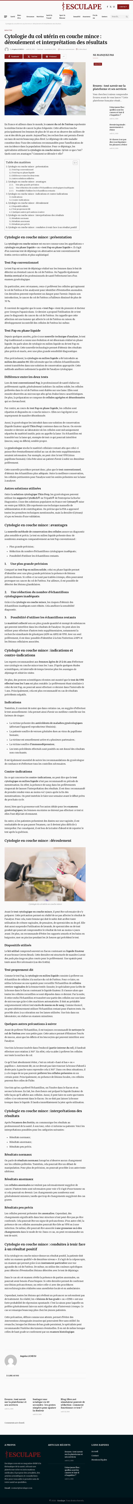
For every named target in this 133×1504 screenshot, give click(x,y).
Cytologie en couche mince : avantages (27, 181)
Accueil (94, 1451)
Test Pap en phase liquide (23, 173)
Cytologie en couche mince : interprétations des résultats (36, 215)
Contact (95, 1455)
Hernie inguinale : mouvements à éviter (117, 127)
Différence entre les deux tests (25, 176)
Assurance (86, 16)
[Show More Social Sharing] (63, 56)
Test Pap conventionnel (22, 170)
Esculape (61, 1501)
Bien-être (19, 16)
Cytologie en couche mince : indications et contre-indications (38, 194)
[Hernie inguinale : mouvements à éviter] (100, 128)
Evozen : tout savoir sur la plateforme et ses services (15, 1402)
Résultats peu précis (21, 224)
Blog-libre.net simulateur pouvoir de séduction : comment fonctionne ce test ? (73, 1403)
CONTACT (123, 7)
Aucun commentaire (67, 49)
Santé (13, 16)
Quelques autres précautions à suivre (28, 212)
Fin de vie (95, 16)
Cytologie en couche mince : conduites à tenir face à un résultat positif (42, 227)
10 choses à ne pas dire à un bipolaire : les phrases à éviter (118, 142)
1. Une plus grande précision (25, 185)
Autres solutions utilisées (23, 178)
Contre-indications (20, 200)
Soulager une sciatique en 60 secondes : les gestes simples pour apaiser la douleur (44, 1405)
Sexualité (76, 16)
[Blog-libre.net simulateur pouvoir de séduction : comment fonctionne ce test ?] (73, 1389)
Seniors (104, 16)
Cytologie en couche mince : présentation (28, 166)
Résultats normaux (20, 218)
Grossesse (30, 16)
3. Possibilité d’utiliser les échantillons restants (33, 191)
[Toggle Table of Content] (74, 163)
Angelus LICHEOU (18, 49)
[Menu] (5, 16)
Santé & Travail (49, 16)
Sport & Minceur (62, 16)
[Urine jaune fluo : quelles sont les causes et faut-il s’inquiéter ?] (100, 111)
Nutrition (40, 16)
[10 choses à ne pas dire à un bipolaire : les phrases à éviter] (100, 143)
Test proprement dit (21, 209)
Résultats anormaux (21, 221)
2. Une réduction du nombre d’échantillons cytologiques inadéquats (43, 188)
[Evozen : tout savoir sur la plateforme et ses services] (17, 1389)
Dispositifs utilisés (20, 206)
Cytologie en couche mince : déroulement (28, 203)
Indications (17, 197)
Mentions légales (99, 1460)
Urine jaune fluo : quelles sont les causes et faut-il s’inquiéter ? (117, 111)
